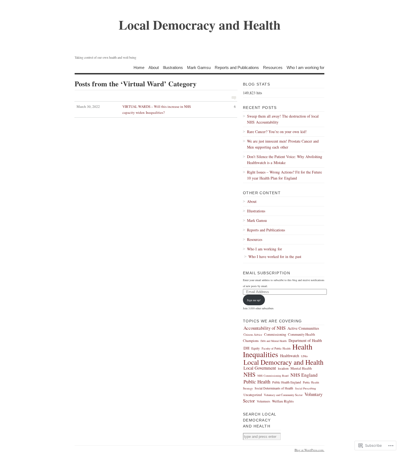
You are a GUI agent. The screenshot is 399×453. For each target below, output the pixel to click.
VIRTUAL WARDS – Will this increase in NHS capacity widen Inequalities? (156, 109)
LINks (304, 356)
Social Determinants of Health (274, 388)
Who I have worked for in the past (274, 256)
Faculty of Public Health (276, 348)
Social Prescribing (305, 388)
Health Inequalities (277, 350)
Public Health (256, 381)
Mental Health (301, 368)
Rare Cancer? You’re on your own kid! (277, 131)
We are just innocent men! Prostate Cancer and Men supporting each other (283, 144)
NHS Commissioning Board (273, 375)
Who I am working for (305, 67)
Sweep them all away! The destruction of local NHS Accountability (283, 119)
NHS (249, 374)
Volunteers (263, 401)
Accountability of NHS (264, 328)
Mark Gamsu (199, 67)
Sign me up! (254, 300)
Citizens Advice (252, 334)
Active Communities (303, 328)
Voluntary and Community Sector (283, 395)
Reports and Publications (237, 67)
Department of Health (305, 340)
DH (246, 348)
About (153, 67)
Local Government (259, 368)
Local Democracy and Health (283, 362)
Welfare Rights (283, 401)
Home (139, 67)
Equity (255, 348)
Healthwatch (289, 355)
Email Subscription (266, 273)
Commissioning (275, 334)
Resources (273, 67)
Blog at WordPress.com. (309, 450)
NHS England (304, 375)
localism (283, 368)
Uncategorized (252, 395)
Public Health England (286, 382)
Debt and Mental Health (274, 341)
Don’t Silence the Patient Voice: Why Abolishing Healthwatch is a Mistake (284, 159)
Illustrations (173, 67)
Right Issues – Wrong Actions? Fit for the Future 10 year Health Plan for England (284, 175)
